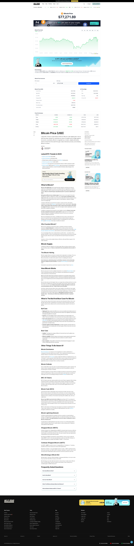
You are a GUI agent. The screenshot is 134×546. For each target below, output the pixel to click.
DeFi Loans (32, 526)
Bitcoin (61, 160)
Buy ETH (56, 514)
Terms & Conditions (73, 536)
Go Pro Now (125, 502)
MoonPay (82, 519)
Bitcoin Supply (87, 138)
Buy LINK (57, 519)
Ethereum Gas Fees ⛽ (8, 514)
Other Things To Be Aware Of (90, 143)
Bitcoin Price (87, 133)
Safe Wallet (83, 512)
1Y (95, 30)
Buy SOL (57, 516)
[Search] (84, 3)
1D (84, 30)
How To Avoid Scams (8, 528)
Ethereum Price (7, 516)
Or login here (67, 65)
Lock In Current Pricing (67, 63)
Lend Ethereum (58, 523)
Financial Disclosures (111, 536)
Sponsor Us (55, 536)
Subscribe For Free (69, 179)
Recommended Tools (34, 512)
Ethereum (54, 204)
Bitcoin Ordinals (45, 165)
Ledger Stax (83, 516)
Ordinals (64, 374)
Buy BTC (57, 512)
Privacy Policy (92, 536)
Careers (38, 536)
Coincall (108, 514)
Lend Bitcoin (57, 521)
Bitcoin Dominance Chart (8, 521)
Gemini (82, 521)
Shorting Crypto (32, 519)
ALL (97, 30)
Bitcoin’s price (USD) (46, 156)
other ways (44, 320)
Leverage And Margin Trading (35, 521)
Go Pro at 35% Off (96, 3)
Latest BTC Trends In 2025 (89, 135)
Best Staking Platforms (8, 526)
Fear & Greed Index (33, 528)
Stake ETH (57, 526)
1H (82, 30)
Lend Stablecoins (58, 525)
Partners (5, 512)
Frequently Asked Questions (90, 144)
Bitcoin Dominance (46, 158)
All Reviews (109, 521)
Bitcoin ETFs (44, 163)
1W (87, 30)
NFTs (42, 220)
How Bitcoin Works (88, 140)
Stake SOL (57, 528)
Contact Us (22, 536)
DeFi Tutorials (32, 516)
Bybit (108, 516)
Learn (58, 3)
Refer (129, 536)
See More (87, 167)
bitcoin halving (64, 261)
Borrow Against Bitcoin (34, 523)
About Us (5, 536)
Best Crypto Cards (7, 523)
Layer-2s (71, 408)
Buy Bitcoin (88, 83)
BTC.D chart (51, 356)
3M (92, 30)
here (72, 264)
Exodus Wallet (83, 514)
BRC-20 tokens (56, 165)
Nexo (108, 519)
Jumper (108, 512)
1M (89, 30)
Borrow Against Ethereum (34, 525)
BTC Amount (37, 80)
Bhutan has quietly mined (47, 161)
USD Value (58, 80)
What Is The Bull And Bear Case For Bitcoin (92, 141)
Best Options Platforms (8, 525)
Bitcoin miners (70, 270)
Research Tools (32, 514)
